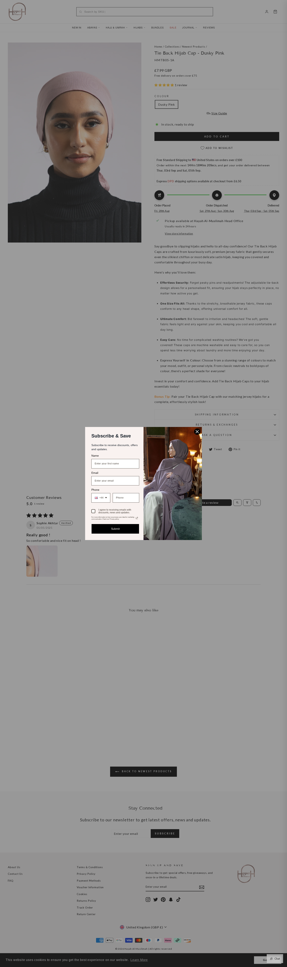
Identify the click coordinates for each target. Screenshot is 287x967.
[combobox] (100, 497)
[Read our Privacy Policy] (137, 518)
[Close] (197, 431)
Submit (115, 528)
